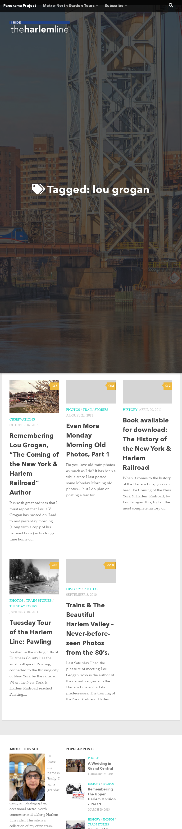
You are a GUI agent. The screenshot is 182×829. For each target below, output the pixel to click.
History (130, 410)
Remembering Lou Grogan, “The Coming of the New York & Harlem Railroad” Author (34, 464)
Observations (22, 419)
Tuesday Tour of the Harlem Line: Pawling (31, 632)
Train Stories (95, 410)
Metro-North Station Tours (69, 6)
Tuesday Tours (23, 606)
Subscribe (114, 6)
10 (112, 565)
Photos (73, 410)
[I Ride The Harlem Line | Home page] (39, 28)
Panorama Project (19, 6)
